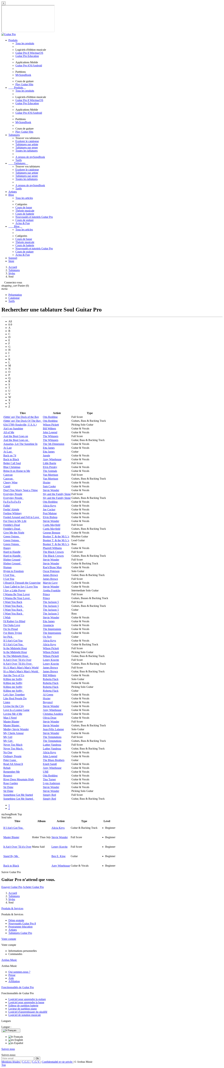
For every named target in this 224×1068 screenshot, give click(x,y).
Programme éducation (20, 926)
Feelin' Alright (11, 509)
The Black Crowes (53, 551)
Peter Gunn (10, 760)
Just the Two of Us (13, 675)
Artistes (12, 191)
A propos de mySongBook (30, 156)
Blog (11, 194)
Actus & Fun (22, 223)
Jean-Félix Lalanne (53, 729)
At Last (7, 447)
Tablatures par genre (26, 147)
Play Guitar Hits (24, 84)
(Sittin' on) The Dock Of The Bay (22, 420)
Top (3, 1064)
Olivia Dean (49, 717)
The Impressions (52, 629)
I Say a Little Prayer (14, 590)
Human (7, 567)
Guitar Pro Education (27, 56)
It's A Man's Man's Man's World (20, 667)
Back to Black (11, 459)
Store (11, 261)
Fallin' (6, 505)
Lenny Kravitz (51, 659)
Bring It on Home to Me (16, 470)
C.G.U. (26, 1061)
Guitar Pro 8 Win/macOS (29, 52)
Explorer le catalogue (27, 141)
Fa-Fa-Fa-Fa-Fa (12, 501)
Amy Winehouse (52, 459)
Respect (7, 775)
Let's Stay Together (14, 694)
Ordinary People (12, 756)
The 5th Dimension (53, 443)
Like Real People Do (15, 698)
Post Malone (50, 513)
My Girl (7, 736)
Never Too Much (12, 744)
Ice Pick (8, 636)
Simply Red (49, 794)
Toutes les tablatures (26, 150)
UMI (45, 771)
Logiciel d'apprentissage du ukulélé (27, 1011)
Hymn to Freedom (13, 571)
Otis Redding (50, 416)
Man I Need (10, 717)
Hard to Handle (11, 551)
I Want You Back (12, 602)
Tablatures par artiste (26, 144)
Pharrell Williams (52, 548)
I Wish (6, 617)
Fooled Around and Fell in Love (21, 517)
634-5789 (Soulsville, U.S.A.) (20, 424)
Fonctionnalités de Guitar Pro (17, 987)
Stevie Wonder (51, 490)
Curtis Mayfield (51, 524)
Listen (6, 702)
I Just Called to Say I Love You (20, 586)
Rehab (6, 767)
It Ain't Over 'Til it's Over (17, 659)
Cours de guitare (24, 220)
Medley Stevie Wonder (16, 729)
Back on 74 (9, 455)
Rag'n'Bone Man (52, 567)
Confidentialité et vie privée (57, 1061)
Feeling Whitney (12, 513)
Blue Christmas (11, 467)
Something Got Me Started (18, 794)
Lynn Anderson (51, 783)
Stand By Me (11, 856)
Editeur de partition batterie (23, 1005)
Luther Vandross (52, 744)
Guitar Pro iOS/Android (28, 65)
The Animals (50, 470)
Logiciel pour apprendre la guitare (27, 999)
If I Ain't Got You (13, 640)
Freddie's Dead (11, 524)
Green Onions (11, 536)
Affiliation (14, 981)
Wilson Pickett (51, 424)
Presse (11, 975)
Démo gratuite (16, 920)
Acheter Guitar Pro (33, 887)
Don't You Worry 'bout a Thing (20, 490)
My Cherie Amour (13, 733)
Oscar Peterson (51, 571)
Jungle (46, 455)
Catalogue (14, 297)
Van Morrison (50, 474)
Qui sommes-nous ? (19, 971)
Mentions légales (11, 1061)
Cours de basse (23, 207)
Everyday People (12, 494)
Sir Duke (8, 787)
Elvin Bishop (50, 517)
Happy (7, 548)
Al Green (48, 694)
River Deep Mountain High (18, 779)
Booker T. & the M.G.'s (56, 536)
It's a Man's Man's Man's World (21, 671)
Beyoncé (48, 702)
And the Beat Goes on (15, 436)
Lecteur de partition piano (22, 1008)
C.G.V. (36, 1061)
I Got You (9, 575)
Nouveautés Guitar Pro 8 (22, 923)
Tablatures (14, 134)
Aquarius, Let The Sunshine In (20, 443)
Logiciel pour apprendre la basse (26, 1002)
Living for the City (13, 706)
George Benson (51, 532)
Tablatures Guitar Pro (20, 932)
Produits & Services (12, 908)
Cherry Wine (10, 482)
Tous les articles (24, 197)
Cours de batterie (24, 213)
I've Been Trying (12, 632)
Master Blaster (11, 721)
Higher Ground (11, 559)
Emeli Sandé (50, 763)
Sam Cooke (49, 486)
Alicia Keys (49, 505)
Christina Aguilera (53, 713)
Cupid (6, 486)
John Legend (50, 432)
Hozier (46, 482)
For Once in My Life (14, 521)
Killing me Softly (12, 679)
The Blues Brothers (53, 760)
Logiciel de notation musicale (24, 1014)
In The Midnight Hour (16, 656)
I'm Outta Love (11, 625)
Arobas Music (9, 959)
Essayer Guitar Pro (11, 887)
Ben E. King (58, 856)
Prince (46, 594)
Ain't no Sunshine (13, 428)
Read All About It (13, 763)
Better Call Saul (12, 463)
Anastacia (48, 625)
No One (7, 752)
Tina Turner (49, 779)
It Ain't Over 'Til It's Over (18, 663)
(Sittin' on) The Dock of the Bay (21, 416)
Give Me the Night (13, 532)
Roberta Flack (50, 679)
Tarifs (18, 160)
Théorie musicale (24, 210)
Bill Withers (49, 428)
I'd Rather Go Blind (14, 621)
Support (12, 257)
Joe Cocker (49, 509)
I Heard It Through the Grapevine (22, 582)
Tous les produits (24, 43)
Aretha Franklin (51, 590)
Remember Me (11, 771)
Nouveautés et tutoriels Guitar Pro (34, 216)
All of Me (8, 432)
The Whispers (50, 436)
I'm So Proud (10, 629)
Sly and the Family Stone (57, 494)
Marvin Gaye (50, 582)
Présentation (15, 294)
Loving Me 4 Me (12, 713)
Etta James (49, 447)
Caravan (8, 474)
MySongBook (23, 74)
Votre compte (8, 938)
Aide (11, 978)
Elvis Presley (50, 467)
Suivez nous (8, 1048)
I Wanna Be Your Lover (16, 594)
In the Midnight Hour (15, 648)
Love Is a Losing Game (16, 709)
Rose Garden (10, 783)
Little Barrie (49, 463)
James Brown (50, 575)
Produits (13, 40)
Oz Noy (47, 636)
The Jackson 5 (51, 602)
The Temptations (52, 736)
